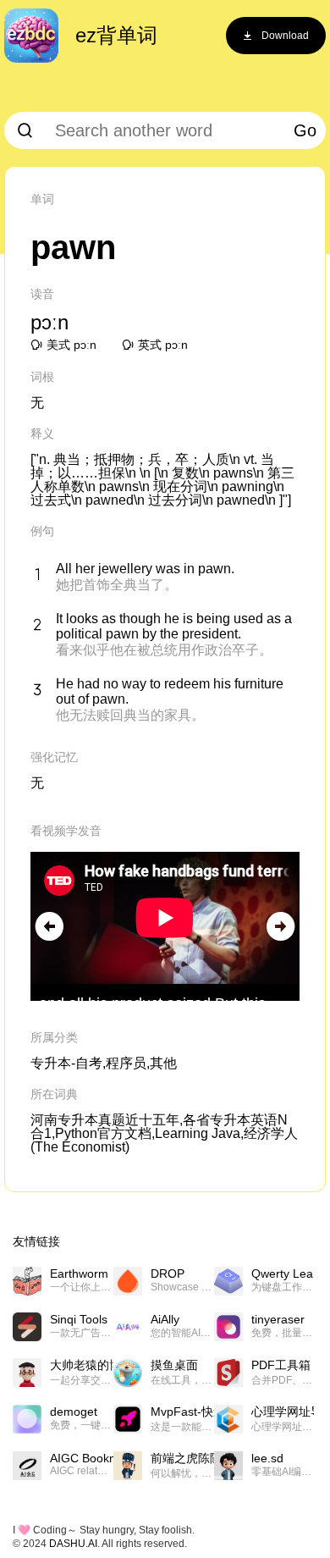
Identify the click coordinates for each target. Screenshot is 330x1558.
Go (305, 130)
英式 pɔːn (163, 344)
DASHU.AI (73, 1544)
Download (285, 35)
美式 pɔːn (71, 344)
